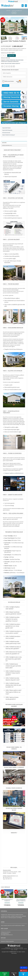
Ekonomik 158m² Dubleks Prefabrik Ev (12, 63)
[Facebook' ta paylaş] (4, 66)
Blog (12, 949)
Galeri (25, 948)
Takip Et (24, 967)
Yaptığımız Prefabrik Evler (7, 948)
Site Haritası (14, 953)
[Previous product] (15, 13)
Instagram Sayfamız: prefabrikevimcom (14, 473)
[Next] (25, 26)
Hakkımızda (7, 947)
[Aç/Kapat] (4, 607)
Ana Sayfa (8, 10)
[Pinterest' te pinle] (11, 66)
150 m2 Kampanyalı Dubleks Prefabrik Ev (21, 900)
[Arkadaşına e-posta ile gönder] (9, 66)
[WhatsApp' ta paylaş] (2, 66)
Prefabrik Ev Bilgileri (18, 948)
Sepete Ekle (12, 55)
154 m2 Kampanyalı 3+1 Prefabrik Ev (7, 900)
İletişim (15, 949)
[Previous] (3, 26)
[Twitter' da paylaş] (7, 66)
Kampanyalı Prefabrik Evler (13, 61)
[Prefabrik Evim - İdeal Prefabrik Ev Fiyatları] (7, 6)
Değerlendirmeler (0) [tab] (7, 145)
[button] (26, 5)
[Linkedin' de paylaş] (14, 66)
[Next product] (13, 13)
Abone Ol (24, 970)
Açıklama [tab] (4, 142)
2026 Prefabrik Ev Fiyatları (17, 947)
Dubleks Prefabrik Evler (17, 10)
